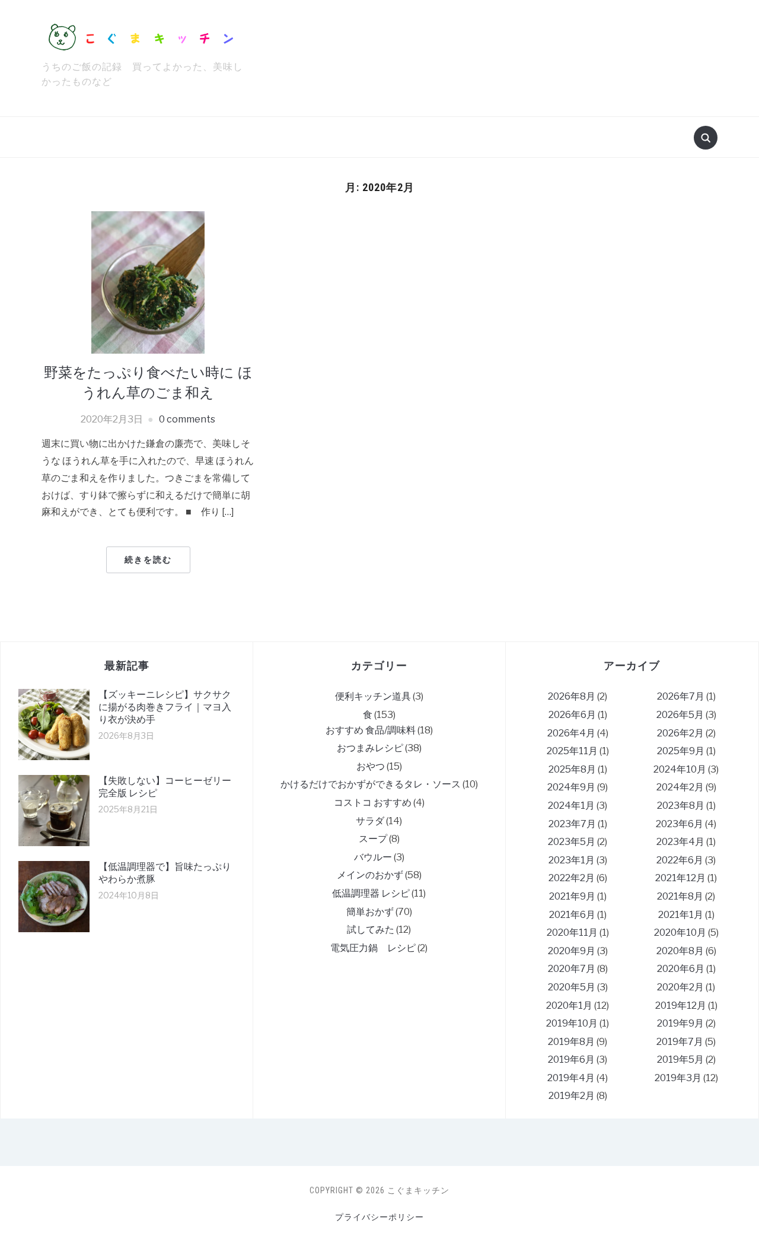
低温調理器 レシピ (371, 893)
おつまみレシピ (370, 748)
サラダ (370, 821)
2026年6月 (572, 714)
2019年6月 (571, 1059)
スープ (373, 838)
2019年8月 (571, 1041)
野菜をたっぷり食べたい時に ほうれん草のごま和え (148, 382)
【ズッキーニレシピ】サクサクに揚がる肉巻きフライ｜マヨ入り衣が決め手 (164, 707)
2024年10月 (679, 769)
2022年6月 (679, 860)
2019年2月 (571, 1095)
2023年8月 (680, 805)
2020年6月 (680, 968)
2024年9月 (571, 787)
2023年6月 (679, 824)
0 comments (187, 419)
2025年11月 (572, 751)
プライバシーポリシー (379, 1217)
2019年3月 (678, 1078)
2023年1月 (571, 860)
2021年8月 (680, 896)
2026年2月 (680, 733)
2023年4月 (680, 841)
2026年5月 (680, 714)
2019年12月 (680, 1005)
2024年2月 (680, 787)
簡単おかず (370, 911)
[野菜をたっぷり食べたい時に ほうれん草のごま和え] (148, 281)
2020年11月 (572, 932)
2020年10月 (680, 932)
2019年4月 (571, 1078)
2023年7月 (572, 824)
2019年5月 (680, 1059)
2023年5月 (571, 841)
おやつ (370, 766)
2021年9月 (572, 896)
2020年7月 (571, 968)
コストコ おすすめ (373, 802)
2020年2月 (680, 987)
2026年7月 (680, 696)
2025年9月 (680, 751)
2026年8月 (571, 696)
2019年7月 (679, 1041)
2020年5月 (571, 987)
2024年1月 (571, 805)
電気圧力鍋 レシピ (373, 948)
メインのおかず (370, 875)
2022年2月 (571, 878)
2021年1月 (680, 914)
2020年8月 (680, 951)
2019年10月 (572, 1023)
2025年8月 (572, 769)
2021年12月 (680, 878)
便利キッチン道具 (373, 696)
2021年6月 (572, 914)
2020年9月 (571, 951)
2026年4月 (571, 733)
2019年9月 (680, 1023)
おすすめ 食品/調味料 (371, 730)
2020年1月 (569, 1005)
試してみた (370, 929)
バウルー (373, 857)
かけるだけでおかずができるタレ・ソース (370, 784)
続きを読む (148, 559)
